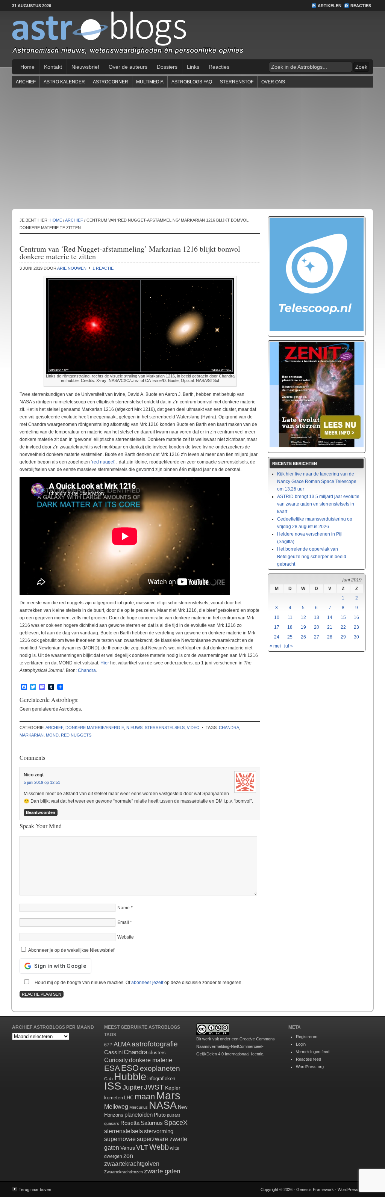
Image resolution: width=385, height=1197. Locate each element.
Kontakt (53, 67)
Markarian (32, 735)
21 (329, 627)
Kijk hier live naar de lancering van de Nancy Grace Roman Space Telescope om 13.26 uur (316, 481)
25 (290, 637)
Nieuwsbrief (85, 67)
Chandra (87, 670)
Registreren (306, 1036)
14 (329, 617)
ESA (112, 1068)
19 (303, 627)
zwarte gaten (162, 1171)
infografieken (161, 1078)
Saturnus (152, 1123)
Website (125, 937)
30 (356, 637)
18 (290, 627)
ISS (112, 1086)
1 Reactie (103, 268)
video (193, 727)
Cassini (113, 1052)
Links (193, 67)
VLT (142, 1147)
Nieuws (134, 727)
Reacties (360, 5)
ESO (130, 1068)
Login (301, 1044)
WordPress (348, 1189)
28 (329, 637)
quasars (111, 1123)
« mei (275, 646)
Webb (159, 1147)
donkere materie (150, 1060)
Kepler (172, 1088)
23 (356, 627)
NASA (163, 1105)
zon (128, 1155)
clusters (157, 1052)
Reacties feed (308, 1059)
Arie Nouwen (71, 268)
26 (303, 637)
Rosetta (129, 1123)
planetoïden (138, 1114)
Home (27, 67)
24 (276, 637)
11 (290, 617)
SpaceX (176, 1122)
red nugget (103, 462)
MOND (52, 735)
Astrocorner (110, 82)
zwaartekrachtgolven (131, 1164)
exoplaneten (160, 1068)
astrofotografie (155, 1044)
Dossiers (167, 67)
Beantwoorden (40, 812)
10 (276, 617)
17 (276, 627)
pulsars (173, 1115)
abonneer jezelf (147, 982)
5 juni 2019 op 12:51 (42, 782)
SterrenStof (236, 82)
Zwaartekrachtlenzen (123, 1172)
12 (303, 617)
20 (316, 627)
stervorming (158, 1131)
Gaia (108, 1078)
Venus (127, 1148)
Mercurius (138, 1107)
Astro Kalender (64, 82)
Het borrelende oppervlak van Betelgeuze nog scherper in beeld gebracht (311, 556)
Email (123, 922)
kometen (113, 1097)
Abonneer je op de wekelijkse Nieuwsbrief (70, 950)
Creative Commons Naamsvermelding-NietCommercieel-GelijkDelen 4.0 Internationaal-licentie (235, 1046)
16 (356, 617)
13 (316, 617)
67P (108, 1045)
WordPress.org (310, 1066)
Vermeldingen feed (312, 1051)
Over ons (273, 82)
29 (343, 637)
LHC (128, 1097)
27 (316, 637)
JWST (154, 1087)
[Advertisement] (192, 148)
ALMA (122, 1044)
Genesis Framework (315, 1189)
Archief (26, 82)
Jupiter (133, 1087)
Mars (168, 1095)
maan (145, 1096)
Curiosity (116, 1060)
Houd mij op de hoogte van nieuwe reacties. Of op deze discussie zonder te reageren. (138, 982)
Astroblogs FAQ (191, 82)
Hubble (130, 1076)
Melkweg (116, 1106)
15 (343, 617)
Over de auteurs (128, 67)
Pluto (160, 1115)
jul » (288, 646)
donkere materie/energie (94, 727)
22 (343, 627)
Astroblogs (192, 35)
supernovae (120, 1139)
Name (123, 907)
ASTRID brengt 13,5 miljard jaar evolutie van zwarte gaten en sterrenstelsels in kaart (318, 504)
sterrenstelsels (165, 727)
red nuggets (76, 735)
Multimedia (150, 82)
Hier (104, 663)
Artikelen (329, 5)
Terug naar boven (35, 1189)
